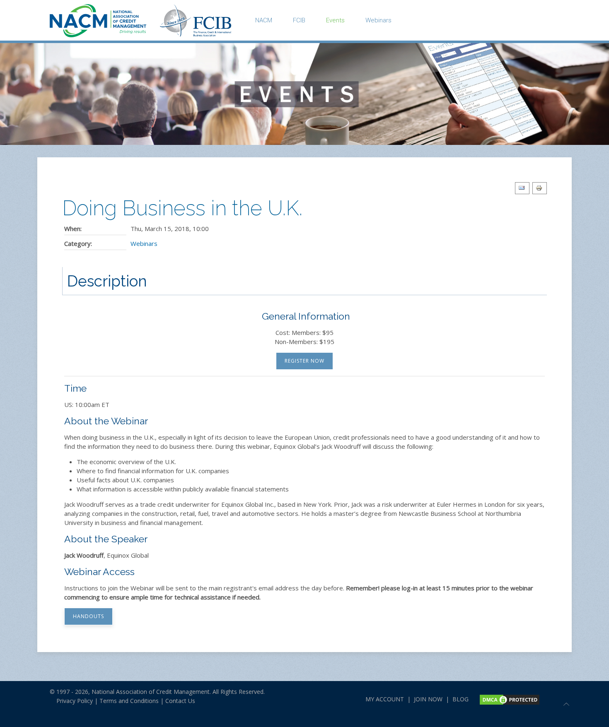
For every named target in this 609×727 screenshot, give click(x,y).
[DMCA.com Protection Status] (509, 699)
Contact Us (180, 701)
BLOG (460, 699)
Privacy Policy (71, 701)
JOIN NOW (428, 699)
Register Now (304, 360)
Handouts (88, 616)
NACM (263, 20)
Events (335, 20)
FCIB (299, 20)
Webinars (378, 20)
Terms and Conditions (129, 701)
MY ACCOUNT (384, 699)
